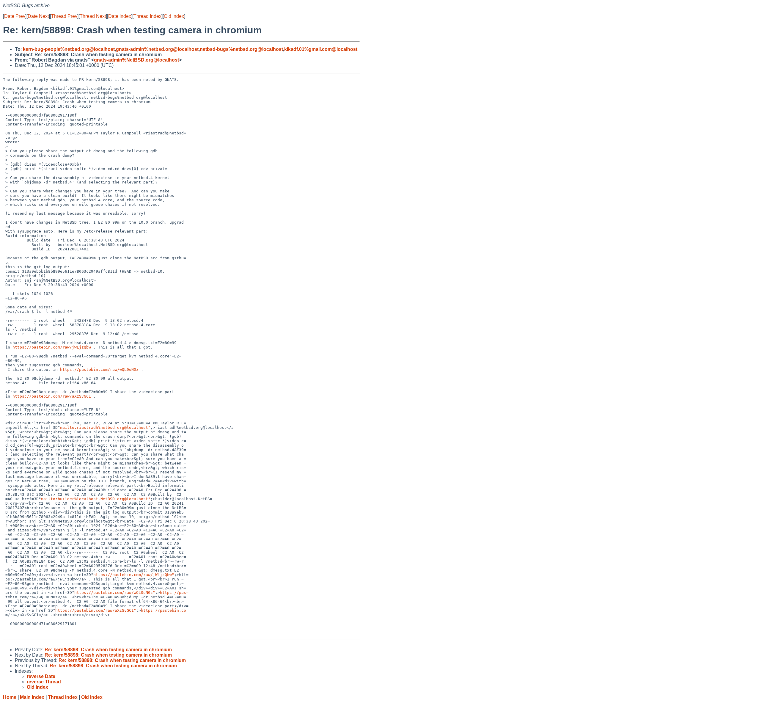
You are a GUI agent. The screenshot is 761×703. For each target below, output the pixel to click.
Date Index (119, 16)
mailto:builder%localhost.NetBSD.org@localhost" (95, 499)
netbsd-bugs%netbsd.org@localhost (241, 49)
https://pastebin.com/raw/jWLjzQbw (51, 347)
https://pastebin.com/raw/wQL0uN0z (99, 369)
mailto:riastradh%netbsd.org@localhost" (105, 427)
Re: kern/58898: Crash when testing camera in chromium (108, 649)
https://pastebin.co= (164, 610)
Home (9, 697)
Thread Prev (64, 16)
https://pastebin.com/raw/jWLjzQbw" (133, 574)
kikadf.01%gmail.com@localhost (320, 49)
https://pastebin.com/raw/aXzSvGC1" (95, 610)
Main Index (32, 697)
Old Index (174, 16)
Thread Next (93, 16)
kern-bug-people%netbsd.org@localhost (69, 49)
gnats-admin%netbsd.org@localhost (157, 49)
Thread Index (147, 16)
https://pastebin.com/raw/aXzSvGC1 (51, 396)
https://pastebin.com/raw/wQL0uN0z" (114, 592)
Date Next (38, 16)
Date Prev (14, 16)
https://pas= (174, 592)
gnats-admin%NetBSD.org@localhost (136, 59)
